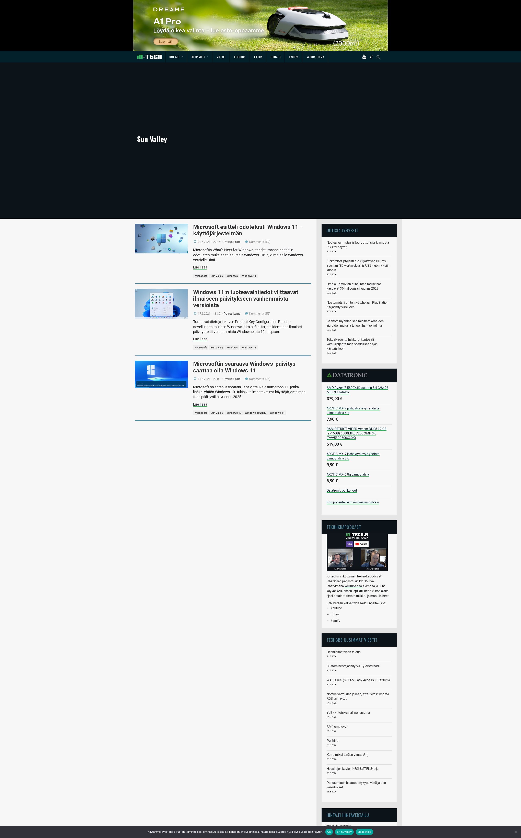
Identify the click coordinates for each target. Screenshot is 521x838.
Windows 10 (234, 412)
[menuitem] (176, 56)
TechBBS (239, 57)
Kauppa (293, 57)
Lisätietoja (364, 831)
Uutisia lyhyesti (342, 230)
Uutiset (174, 57)
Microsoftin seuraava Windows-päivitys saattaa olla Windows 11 (244, 367)
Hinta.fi (276, 57)
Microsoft (201, 275)
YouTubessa (353, 586)
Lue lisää (200, 267)
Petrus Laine (232, 242)
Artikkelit (198, 57)
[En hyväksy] (516, 832)
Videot (221, 57)
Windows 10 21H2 (255, 412)
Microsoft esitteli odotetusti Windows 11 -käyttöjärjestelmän (247, 230)
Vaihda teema (315, 57)
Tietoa (258, 57)
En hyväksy (344, 831)
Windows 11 (249, 275)
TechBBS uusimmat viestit (352, 640)
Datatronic (348, 375)
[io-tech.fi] (149, 57)
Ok (329, 831)
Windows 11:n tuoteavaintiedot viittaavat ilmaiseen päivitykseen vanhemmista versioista (245, 299)
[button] (365, 56)
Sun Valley (217, 275)
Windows (232, 275)
